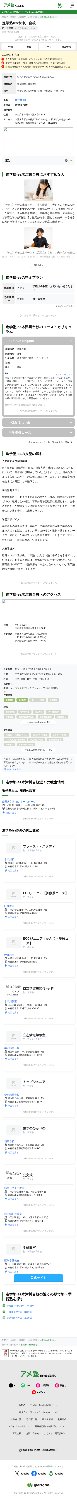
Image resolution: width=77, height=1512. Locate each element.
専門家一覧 (31, 1419)
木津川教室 (10, 1001)
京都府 (13, 17)
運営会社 (17, 1433)
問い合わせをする (12, 769)
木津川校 (9, 859)
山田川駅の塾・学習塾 (19, 1312)
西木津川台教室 (13, 1213)
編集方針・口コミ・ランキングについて (38, 1412)
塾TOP (5, 17)
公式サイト (38, 1277)
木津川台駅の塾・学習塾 (20, 1306)
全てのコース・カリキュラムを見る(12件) (48, 442)
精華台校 (9, 1141)
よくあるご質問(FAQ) (54, 1433)
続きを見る (38, 264)
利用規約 (62, 1419)
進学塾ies (20, 99)
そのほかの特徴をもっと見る (38, 722)
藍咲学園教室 (11, 1260)
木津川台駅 (32, 17)
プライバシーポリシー (19, 1426)
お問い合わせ (32, 1433)
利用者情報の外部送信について (50, 1426)
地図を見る (11, 812)
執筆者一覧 (16, 1419)
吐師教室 (9, 906)
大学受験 (45, 1385)
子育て (63, 1385)
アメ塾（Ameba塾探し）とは (44, 1405)
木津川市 (22, 17)
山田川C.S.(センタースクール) (19, 801)
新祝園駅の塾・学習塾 (19, 1318)
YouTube (41, 1392)
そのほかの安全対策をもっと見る (38, 750)
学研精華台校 (11, 1048)
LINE (28, 1385)
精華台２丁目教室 (14, 1188)
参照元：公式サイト (64, 374)
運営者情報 (47, 1419)
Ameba (25, 1473)
